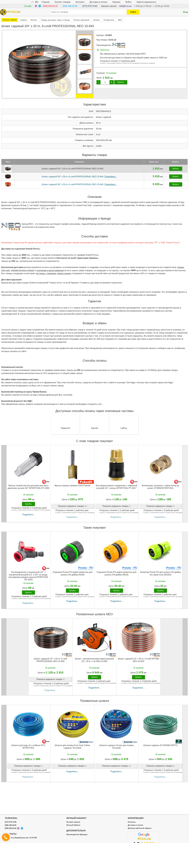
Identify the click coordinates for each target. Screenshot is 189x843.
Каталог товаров (62, 2)
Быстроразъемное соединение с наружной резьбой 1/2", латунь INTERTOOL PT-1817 (116, 486)
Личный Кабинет (73, 825)
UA (32, 2)
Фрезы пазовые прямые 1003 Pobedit (72, 485)
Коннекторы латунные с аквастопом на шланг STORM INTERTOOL (160, 486)
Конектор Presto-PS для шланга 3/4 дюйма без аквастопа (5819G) (160, 573)
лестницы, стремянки (46, 273)
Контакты (80, 2)
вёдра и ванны (64, 273)
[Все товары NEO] (118, 45)
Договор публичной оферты (139, 828)
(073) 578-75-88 (89, 6)
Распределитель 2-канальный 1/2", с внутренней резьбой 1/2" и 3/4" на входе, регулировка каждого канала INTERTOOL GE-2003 (28, 576)
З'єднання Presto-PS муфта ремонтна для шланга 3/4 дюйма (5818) (116, 573)
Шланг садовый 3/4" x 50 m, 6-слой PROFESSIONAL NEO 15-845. (79, 184)
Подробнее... (28, 514)
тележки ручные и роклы (22, 270)
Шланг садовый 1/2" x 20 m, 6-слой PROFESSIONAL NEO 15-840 (50, 660)
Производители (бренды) (76, 834)
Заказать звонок (108, 6)
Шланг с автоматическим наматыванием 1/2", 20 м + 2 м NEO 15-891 (94, 660)
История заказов (73, 822)
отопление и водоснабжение (50, 270)
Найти (133, 12)
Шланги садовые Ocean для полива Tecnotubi (116, 746)
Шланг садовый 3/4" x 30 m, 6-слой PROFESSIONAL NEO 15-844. (79, 176)
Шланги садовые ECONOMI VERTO (160, 745)
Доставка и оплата (98, 2)
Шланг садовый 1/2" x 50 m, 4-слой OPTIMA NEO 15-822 (138, 660)
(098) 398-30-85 (70, 6)
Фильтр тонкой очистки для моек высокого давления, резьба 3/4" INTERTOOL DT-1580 (28, 486)
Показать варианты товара (72, 506)
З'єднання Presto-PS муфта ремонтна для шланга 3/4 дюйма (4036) (72, 573)
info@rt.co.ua (125, 6)
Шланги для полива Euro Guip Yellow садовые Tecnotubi (72, 746)
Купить (121, 82)
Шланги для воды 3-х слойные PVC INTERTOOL (28, 746)
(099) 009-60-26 (50, 6)
